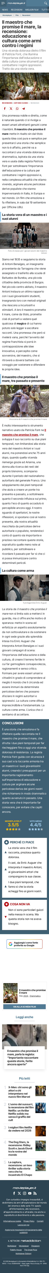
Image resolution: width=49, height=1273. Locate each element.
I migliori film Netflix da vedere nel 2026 (20, 1129)
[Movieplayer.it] (16, 3)
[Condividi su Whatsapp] (17, 108)
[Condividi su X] (11, 108)
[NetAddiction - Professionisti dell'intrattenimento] (31, 1240)
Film (17, 15)
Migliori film (31, 9)
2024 (25, 996)
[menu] (3, 3)
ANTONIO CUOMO (21, 103)
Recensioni (16, 9)
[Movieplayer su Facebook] (14, 1193)
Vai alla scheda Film (24, 1006)
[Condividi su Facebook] (4, 108)
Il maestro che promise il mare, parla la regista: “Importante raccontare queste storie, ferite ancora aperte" (22, 1057)
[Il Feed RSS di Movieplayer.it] (35, 1193)
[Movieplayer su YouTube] (29, 1193)
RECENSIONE (7, 103)
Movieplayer (7, 15)
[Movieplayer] (24, 1188)
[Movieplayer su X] (19, 1193)
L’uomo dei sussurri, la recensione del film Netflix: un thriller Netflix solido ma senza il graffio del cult (21, 1112)
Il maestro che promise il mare (32, 991)
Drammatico (35, 996)
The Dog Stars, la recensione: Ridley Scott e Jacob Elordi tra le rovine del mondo (20, 1148)
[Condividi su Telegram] (23, 108)
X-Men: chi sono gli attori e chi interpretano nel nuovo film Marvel (20, 1092)
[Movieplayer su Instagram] (24, 1193)
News (5, 9)
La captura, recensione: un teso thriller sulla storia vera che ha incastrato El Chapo (20, 1168)
